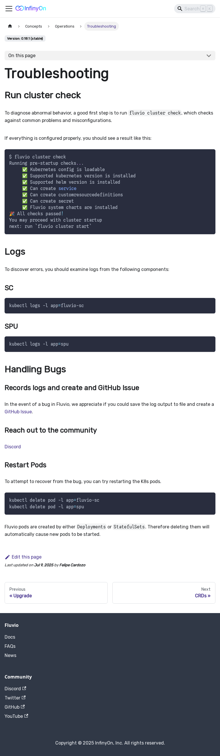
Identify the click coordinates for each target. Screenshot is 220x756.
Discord (13, 446)
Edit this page (27, 557)
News (10, 655)
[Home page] (10, 26)
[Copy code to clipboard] (208, 156)
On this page (22, 55)
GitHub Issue (18, 411)
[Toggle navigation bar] (9, 8)
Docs (10, 637)
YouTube (14, 716)
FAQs (10, 646)
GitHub (12, 707)
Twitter (12, 698)
